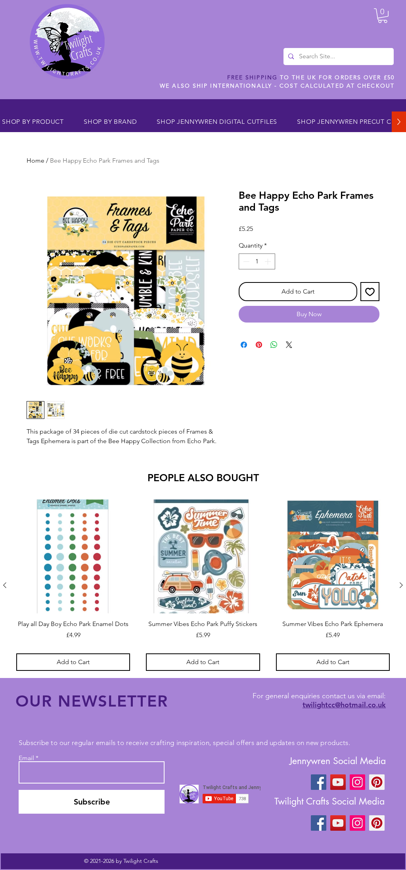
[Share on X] (289, 345)
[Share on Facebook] (244, 345)
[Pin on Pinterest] (259, 345)
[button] (382, 15)
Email (26, 758)
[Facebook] (318, 782)
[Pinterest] (377, 782)
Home (35, 160)
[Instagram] (357, 782)
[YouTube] (338, 782)
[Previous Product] (5, 585)
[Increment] (268, 261)
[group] (203, 585)
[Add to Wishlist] (369, 291)
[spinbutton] (257, 261)
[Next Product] (401, 585)
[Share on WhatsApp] (274, 345)
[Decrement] (245, 261)
